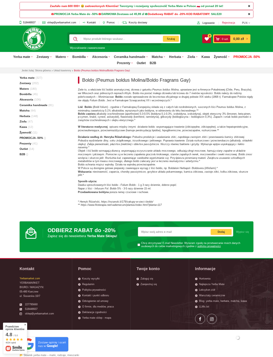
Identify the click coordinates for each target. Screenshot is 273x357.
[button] (247, 23)
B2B (153, 63)
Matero (61, 57)
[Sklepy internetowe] (237, 338)
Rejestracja (228, 22)
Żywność (220, 57)
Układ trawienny (62, 70)
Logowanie (208, 22)
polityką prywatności (209, 246)
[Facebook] (200, 319)
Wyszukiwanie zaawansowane (87, 47)
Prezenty (123, 63)
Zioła (191, 57)
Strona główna (43, 70)
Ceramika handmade (129, 57)
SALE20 (216, 14)
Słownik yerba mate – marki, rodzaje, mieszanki (51, 355)
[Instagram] (212, 319)
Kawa (205, 57)
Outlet (141, 63)
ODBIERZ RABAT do (82, 232)
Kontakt (91, 22)
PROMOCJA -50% (246, 57)
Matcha (157, 57)
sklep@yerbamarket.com (61, 22)
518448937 (29, 22)
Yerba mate (21, 57)
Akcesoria (100, 57)
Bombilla (79, 57)
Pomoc (111, 22)
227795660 (31, 304)
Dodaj (221, 231)
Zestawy (43, 57)
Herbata (175, 57)
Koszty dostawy (138, 22)
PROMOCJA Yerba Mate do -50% (76, 14)
